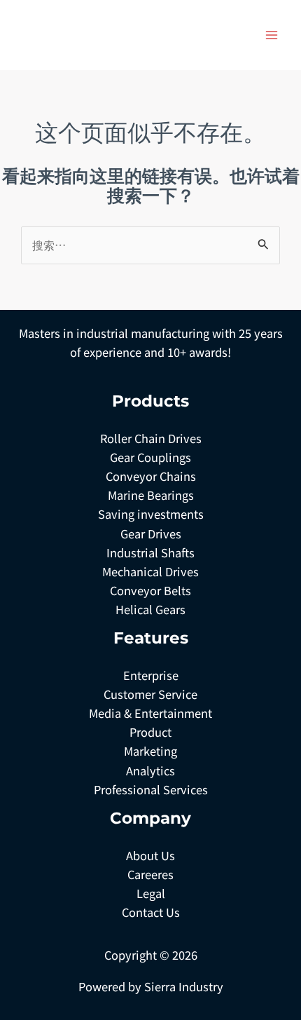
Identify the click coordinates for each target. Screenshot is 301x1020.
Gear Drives (150, 533)
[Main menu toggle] (271, 35)
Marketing (150, 750)
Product (151, 731)
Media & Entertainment (150, 713)
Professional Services (151, 789)
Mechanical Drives (150, 571)
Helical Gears (150, 609)
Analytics (150, 770)
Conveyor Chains (151, 476)
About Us (150, 855)
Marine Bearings (151, 495)
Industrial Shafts (150, 552)
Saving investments (151, 513)
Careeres (150, 874)
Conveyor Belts (150, 590)
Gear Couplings (150, 457)
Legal (150, 893)
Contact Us (151, 912)
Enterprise (150, 675)
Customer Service (150, 694)
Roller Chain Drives (151, 438)
